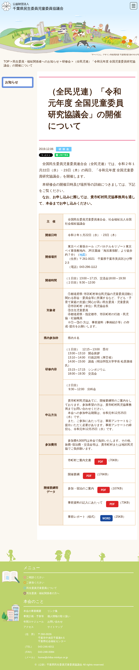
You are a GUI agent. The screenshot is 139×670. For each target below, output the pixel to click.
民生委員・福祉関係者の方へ (42, 593)
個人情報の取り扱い (58, 616)
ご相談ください (35, 577)
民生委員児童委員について (41, 587)
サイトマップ (55, 626)
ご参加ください (35, 582)
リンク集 (52, 611)
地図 (82, 254)
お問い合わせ (55, 621)
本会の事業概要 (32, 611)
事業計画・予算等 (34, 616)
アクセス (29, 626)
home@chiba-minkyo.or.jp (53, 657)
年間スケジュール (34, 621)
